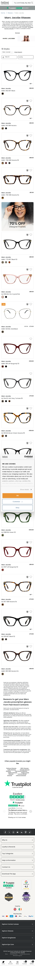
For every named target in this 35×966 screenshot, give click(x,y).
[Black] (2, 93)
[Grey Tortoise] (2, 401)
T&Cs (6, 954)
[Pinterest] (25, 832)
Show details (24, 489)
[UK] (15, 909)
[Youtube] (17, 832)
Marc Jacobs (6, 52)
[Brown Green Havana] (2, 436)
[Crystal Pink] (2, 297)
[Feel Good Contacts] (5, 3)
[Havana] (2, 128)
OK (17, 495)
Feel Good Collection (21, 771)
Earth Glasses (12, 770)
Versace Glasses (21, 775)
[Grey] (6, 262)
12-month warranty (25, 26)
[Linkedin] (21, 832)
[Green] (2, 535)
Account (10, 964)
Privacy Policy (13, 954)
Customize (16, 501)
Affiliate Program (17, 955)
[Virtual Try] (27, 66)
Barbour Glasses (11, 768)
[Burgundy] (6, 163)
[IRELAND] (20, 909)
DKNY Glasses (25, 768)
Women (17, 33)
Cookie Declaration (25, 954)
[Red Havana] (9, 262)
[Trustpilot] (9, 888)
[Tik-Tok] (30, 832)
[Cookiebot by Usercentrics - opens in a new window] (25, 457)
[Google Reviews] (26, 889)
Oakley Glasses (12, 772)
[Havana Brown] (9, 401)
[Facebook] (5, 832)
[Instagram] (13, 832)
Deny (17, 507)
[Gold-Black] (2, 332)
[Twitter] (9, 832)
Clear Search (18, 52)
